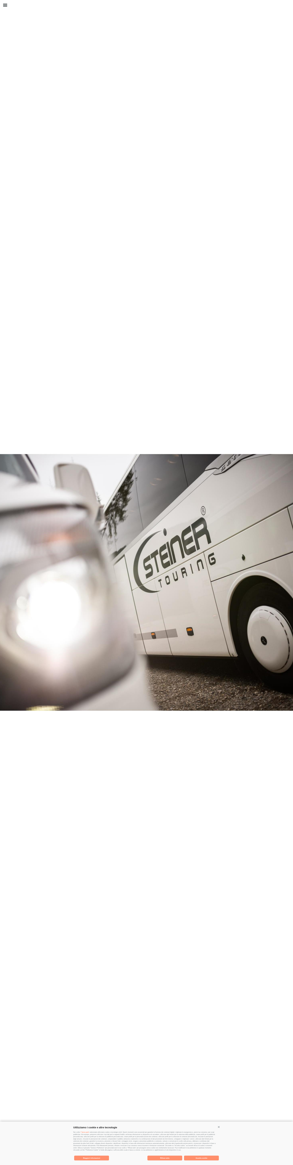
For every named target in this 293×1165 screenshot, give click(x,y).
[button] (219, 1127)
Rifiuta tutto (165, 1158)
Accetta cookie (201, 1158)
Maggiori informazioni (91, 1158)
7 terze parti (85, 1132)
